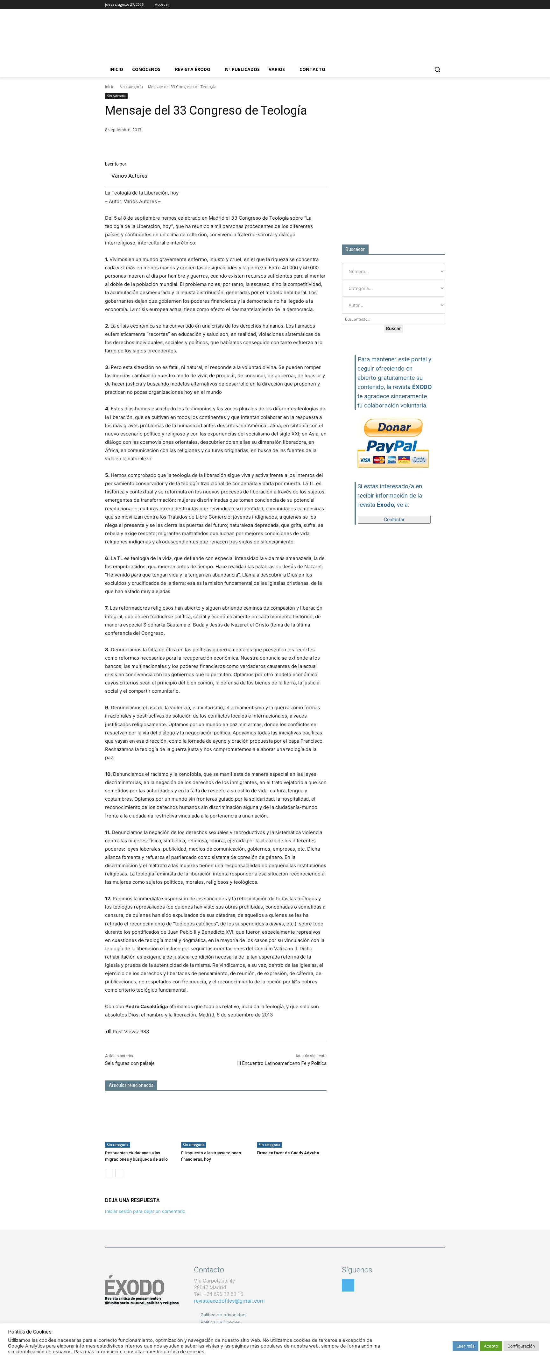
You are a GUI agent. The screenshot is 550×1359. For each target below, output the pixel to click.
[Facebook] (415, 4)
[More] (320, 145)
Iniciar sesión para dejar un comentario (145, 1211)
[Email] (290, 145)
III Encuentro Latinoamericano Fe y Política (282, 1063)
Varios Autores (129, 176)
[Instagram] (423, 4)
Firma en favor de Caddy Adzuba (288, 1152)
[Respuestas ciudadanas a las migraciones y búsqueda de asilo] (140, 1123)
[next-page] (119, 1173)
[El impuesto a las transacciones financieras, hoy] (216, 1123)
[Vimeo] (441, 4)
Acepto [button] (491, 1345)
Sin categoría (131, 86)
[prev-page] (109, 1173)
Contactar (394, 519)
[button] (437, 69)
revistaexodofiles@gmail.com (229, 1301)
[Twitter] (432, 4)
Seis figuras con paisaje (130, 1063)
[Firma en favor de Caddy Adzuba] (292, 1123)
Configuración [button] (521, 1345)
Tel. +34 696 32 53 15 (218, 1294)
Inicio (110, 86)
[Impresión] (305, 145)
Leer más (465, 1345)
